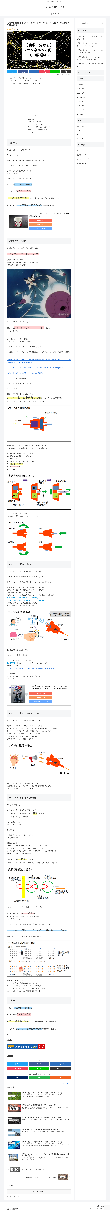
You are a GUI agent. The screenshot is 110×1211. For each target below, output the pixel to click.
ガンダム (10, 1055)
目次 (36, 115)
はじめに (32, 119)
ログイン (80, 150)
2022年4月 (80, 89)
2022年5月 (80, 84)
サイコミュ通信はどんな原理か (38, 129)
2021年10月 (81, 97)
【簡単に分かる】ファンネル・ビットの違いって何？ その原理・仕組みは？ (90, 58)
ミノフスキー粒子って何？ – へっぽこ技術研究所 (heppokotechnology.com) (31, 668)
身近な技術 (80, 139)
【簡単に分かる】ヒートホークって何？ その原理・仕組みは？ (90, 51)
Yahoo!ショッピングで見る (41, 228)
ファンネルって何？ (35, 121)
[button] (102, 23)
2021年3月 (80, 114)
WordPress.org (82, 163)
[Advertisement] (39, 98)
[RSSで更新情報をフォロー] (60, 1077)
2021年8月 (80, 106)
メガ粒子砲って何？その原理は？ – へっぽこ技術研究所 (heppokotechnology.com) (33, 373)
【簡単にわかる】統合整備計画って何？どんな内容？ (90, 38)
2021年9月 (80, 101)
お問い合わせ (100, 1206)
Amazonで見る (41, 224)
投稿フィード (81, 155)
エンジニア (80, 126)
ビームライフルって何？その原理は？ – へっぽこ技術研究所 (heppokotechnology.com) (35, 368)
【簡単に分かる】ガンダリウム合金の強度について (90, 65)
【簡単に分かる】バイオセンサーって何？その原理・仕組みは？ (89, 44)
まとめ (31, 132)
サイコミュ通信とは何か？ (37, 124)
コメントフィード (83, 159)
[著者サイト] (17, 1077)
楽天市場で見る (41, 220)
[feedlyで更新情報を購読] (39, 1077)
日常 (78, 134)
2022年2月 (80, 93)
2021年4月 (80, 110)
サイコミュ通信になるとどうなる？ (39, 127)
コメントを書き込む (39, 1192)
